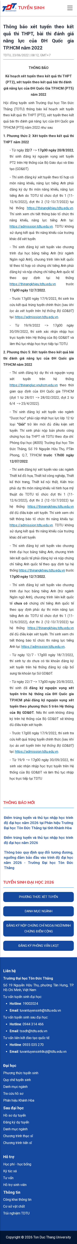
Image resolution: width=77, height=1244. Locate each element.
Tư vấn (8, 1178)
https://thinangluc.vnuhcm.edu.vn (34, 385)
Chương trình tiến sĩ (17, 1143)
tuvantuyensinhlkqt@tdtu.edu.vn (43, 1052)
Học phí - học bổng (17, 1164)
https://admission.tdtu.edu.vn (31, 226)
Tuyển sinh (31, 8)
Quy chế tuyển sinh (17, 1080)
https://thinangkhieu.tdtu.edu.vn (50, 208)
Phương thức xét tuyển (38, 897)
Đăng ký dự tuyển (16, 1122)
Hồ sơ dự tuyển (14, 1115)
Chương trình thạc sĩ (18, 1136)
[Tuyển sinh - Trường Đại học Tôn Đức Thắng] (9, 5)
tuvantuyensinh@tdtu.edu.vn (40, 1010)
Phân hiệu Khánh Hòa (18, 1100)
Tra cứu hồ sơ (13, 1094)
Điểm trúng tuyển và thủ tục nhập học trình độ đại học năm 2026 (38, 840)
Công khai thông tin (17, 1200)
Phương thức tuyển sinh (20, 1073)
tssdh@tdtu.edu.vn (33, 1031)
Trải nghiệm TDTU (16, 1213)
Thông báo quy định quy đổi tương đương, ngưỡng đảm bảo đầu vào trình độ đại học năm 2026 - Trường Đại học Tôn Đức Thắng (38, 860)
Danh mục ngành (38, 911)
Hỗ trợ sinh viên (15, 1185)
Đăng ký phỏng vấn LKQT (38, 946)
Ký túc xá (10, 1171)
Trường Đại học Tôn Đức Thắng (28, 978)
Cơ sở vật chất (14, 1206)
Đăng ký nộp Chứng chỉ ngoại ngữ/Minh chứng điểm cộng (38, 928)
